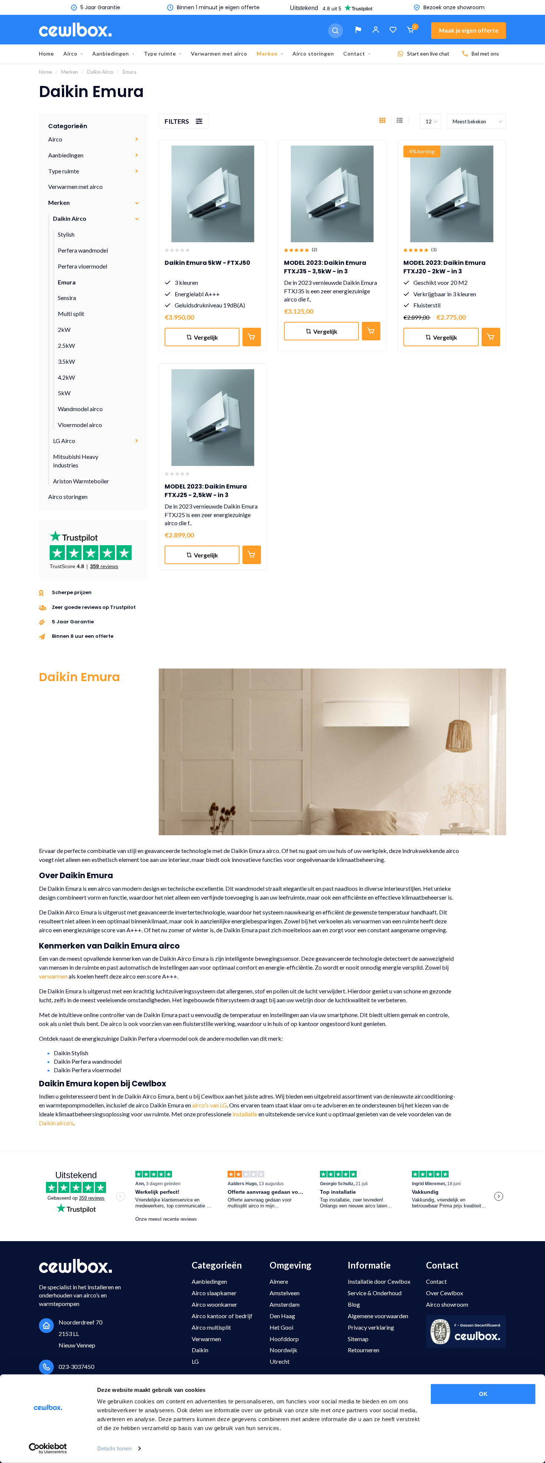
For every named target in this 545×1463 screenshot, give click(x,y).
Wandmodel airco (80, 408)
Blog (354, 1304)
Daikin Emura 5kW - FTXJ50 (207, 263)
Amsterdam (285, 1304)
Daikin (200, 1349)
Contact (354, 53)
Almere (279, 1281)
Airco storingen (313, 53)
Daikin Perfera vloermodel (87, 1069)
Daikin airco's (56, 1122)
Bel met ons (485, 53)
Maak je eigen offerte (468, 30)
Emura (67, 282)
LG (195, 1361)
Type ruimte (160, 53)
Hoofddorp (284, 1338)
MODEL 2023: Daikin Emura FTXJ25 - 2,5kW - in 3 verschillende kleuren (206, 495)
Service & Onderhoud (375, 1292)
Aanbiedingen (110, 53)
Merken (267, 53)
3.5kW (66, 361)
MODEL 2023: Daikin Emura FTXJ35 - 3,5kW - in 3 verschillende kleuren (325, 271)
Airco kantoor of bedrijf (222, 1315)
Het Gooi (281, 1327)
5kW (64, 392)
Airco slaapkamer (214, 1292)
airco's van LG (209, 1105)
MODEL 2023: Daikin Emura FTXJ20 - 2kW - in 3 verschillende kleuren (444, 271)
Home (46, 53)
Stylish (66, 234)
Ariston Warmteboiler (81, 480)
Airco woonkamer (214, 1304)
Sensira (67, 297)
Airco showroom (447, 1304)
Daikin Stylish (71, 1052)
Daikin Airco (69, 218)
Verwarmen (206, 1338)
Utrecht (280, 1361)
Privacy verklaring (371, 1327)
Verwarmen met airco (219, 53)
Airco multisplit (211, 1327)
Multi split (71, 313)
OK (483, 1394)
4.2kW (66, 377)
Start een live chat (428, 53)
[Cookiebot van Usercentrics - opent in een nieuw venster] (48, 1448)
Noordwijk (283, 1349)
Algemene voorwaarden (378, 1315)
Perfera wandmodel (83, 250)
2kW (64, 329)
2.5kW (66, 345)
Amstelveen (285, 1292)
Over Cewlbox (444, 1292)
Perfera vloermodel (82, 266)
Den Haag (282, 1315)
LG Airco (64, 440)
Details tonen (114, 1448)
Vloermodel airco (80, 424)
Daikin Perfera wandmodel (88, 1061)
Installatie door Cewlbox (379, 1281)
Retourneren (363, 1349)
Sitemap (358, 1338)
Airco (70, 53)
